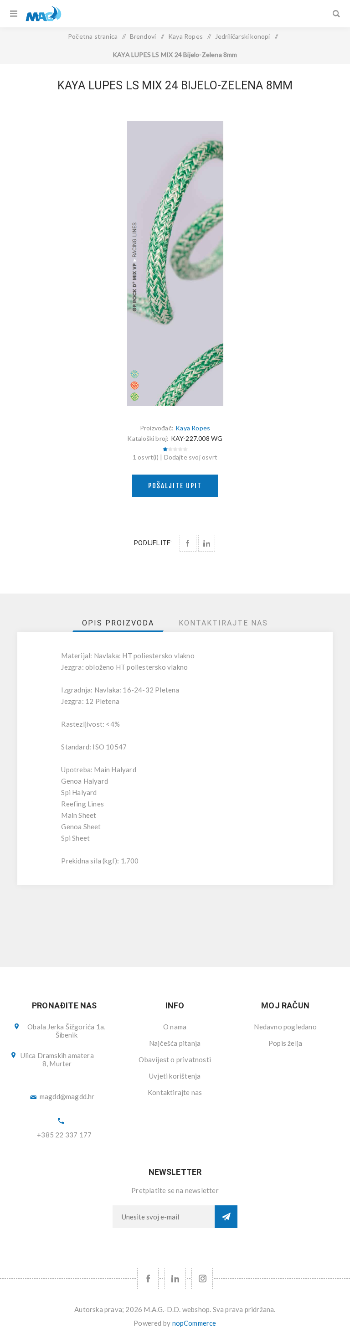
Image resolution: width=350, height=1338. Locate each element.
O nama (174, 1027)
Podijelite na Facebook (188, 543)
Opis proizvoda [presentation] (118, 623)
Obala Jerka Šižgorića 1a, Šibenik (66, 1031)
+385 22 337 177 (64, 1135)
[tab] (118, 623)
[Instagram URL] (202, 1278)
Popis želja (285, 1043)
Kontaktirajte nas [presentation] (223, 623)
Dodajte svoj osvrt (191, 457)
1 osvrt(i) (146, 457)
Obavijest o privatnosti (175, 1059)
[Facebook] (148, 1278)
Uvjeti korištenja (175, 1076)
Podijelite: (153, 543)
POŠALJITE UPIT (175, 485)
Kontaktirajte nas (175, 1092)
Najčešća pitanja (175, 1043)
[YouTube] (175, 1278)
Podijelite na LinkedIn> (206, 543)
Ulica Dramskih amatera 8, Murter (57, 1059)
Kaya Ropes (192, 428)
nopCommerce (194, 1323)
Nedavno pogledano (285, 1027)
